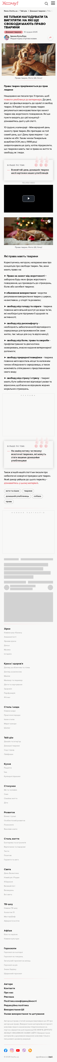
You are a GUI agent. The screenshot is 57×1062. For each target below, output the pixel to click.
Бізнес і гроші (10, 816)
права (9, 502)
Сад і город (9, 750)
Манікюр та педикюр (13, 680)
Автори (8, 984)
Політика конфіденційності (20, 1001)
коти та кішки (12, 491)
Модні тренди (10, 724)
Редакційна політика (16, 1005)
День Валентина (11, 873)
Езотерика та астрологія (15, 843)
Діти (6, 803)
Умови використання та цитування (24, 1014)
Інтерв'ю (8, 654)
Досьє (7, 646)
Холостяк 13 (9, 912)
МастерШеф (10, 917)
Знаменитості (10, 637)
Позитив (7, 856)
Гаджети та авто (11, 860)
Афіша (8, 931)
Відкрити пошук (46, 4)
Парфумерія (9, 693)
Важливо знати (10, 829)
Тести (6, 851)
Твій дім (8, 738)
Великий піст (9, 886)
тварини (28, 491)
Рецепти (8, 768)
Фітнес (7, 697)
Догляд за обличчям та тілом (17, 668)
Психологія (9, 825)
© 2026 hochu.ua (11, 1057)
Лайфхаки (8, 754)
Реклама (9, 997)
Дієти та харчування (13, 685)
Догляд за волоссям (13, 672)
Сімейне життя (10, 799)
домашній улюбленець (17, 496)
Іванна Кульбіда (18, 36)
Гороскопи (10, 948)
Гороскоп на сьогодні (13, 952)
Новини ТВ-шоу (10, 908)
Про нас (8, 993)
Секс (6, 794)
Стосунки (10, 786)
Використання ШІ (14, 1010)
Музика (7, 650)
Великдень (9, 890)
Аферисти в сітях (11, 921)
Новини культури (11, 939)
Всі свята (8, 895)
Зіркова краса (10, 641)
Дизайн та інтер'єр (12, 742)
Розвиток (9, 812)
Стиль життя (11, 839)
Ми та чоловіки (10, 790)
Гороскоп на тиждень (13, 957)
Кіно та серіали (10, 935)
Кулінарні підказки (12, 777)
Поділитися (50, 37)
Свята (7, 869)
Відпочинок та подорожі (14, 847)
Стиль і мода (11, 707)
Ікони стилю (9, 720)
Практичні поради (12, 715)
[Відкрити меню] (53, 3)
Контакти (9, 988)
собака (37, 496)
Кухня (7, 764)
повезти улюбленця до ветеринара (22, 100)
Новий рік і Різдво (11, 878)
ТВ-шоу (8, 904)
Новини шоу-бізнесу (13, 633)
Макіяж (7, 676)
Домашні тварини (13, 32)
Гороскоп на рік (10, 965)
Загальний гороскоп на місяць (17, 961)
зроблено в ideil (44, 1057)
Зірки (7, 629)
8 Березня (8, 882)
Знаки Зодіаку (10, 969)
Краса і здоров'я (13, 664)
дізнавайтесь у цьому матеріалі (21, 483)
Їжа (5, 772)
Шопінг (7, 728)
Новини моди (10, 711)
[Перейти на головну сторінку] (10, 3)
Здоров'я (8, 689)
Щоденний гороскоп (13, 974)
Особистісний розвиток (14, 821)
